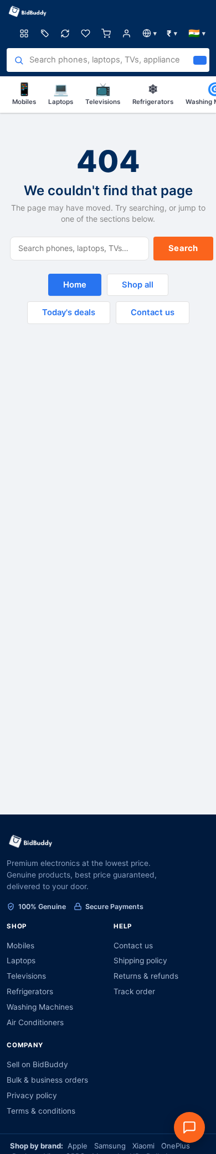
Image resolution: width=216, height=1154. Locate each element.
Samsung (110, 1145)
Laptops (60, 93)
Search (183, 248)
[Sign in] (126, 33)
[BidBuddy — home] (28, 11)
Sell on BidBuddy (37, 1064)
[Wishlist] (85, 33)
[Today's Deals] (44, 33)
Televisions (102, 93)
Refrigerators (152, 93)
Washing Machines (40, 1006)
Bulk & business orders (47, 1079)
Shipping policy (140, 960)
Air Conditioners (35, 1022)
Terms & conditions (41, 1110)
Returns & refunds (146, 976)
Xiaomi (143, 1145)
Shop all (137, 285)
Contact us (152, 312)
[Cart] (106, 33)
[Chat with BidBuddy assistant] (189, 1127)
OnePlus (175, 1145)
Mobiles (24, 93)
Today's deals (68, 312)
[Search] (200, 60)
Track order (134, 991)
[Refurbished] (65, 33)
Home (74, 285)
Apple (78, 1145)
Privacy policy (32, 1095)
